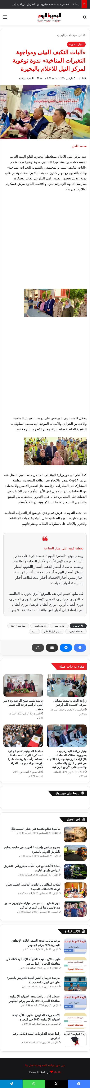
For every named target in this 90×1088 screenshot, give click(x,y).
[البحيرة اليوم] (45, 17)
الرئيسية (78, 35)
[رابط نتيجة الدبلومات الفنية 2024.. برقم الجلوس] (75, 1039)
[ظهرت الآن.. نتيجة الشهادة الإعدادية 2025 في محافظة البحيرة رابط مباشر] (75, 965)
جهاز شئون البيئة (18, 626)
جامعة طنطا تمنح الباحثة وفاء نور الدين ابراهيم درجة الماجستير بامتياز (23, 704)
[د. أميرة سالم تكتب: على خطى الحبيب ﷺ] (75, 834)
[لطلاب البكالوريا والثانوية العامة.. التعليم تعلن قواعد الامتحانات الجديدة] (75, 890)
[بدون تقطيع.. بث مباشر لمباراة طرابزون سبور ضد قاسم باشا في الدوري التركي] (75, 909)
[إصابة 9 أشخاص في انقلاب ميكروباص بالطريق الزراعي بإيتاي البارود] (75, 871)
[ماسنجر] (66, 648)
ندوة (34, 631)
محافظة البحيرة (76, 631)
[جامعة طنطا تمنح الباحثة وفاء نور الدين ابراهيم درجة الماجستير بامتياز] (23, 685)
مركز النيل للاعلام (52, 631)
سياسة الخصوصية (45, 1065)
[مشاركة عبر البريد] (52, 648)
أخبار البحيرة (64, 35)
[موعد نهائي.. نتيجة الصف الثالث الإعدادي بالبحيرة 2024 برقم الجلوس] (75, 946)
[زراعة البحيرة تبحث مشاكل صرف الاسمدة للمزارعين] (67, 685)
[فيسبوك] (80, 648)
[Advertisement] (45, 242)
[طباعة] (38, 648)
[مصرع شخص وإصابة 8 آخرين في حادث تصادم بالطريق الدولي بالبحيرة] (75, 853)
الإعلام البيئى (40, 626)
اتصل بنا (30, 1065)
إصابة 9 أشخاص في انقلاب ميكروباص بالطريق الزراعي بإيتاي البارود (41, 4)
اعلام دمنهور (59, 626)
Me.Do (57, 1072)
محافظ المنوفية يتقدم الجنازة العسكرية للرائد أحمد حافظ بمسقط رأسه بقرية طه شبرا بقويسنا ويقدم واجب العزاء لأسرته (25, 759)
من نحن (60, 1065)
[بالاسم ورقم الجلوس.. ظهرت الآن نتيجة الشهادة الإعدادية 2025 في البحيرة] (75, 1021)
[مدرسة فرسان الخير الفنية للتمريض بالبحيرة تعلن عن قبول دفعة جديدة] (75, 983)
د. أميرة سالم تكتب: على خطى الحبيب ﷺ (36, 828)
